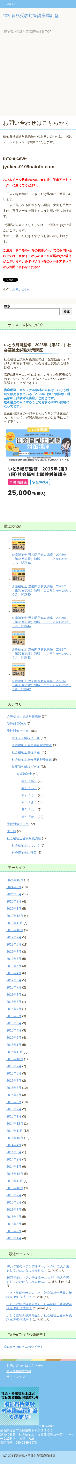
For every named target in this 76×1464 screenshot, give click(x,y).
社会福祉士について (26, 845)
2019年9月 (13, 937)
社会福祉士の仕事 (24, 852)
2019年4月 (13, 973)
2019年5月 (13, 966)
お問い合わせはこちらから (25, 1365)
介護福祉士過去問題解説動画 (32, 745)
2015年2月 (13, 1109)
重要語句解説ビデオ (26, 766)
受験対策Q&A (16, 723)
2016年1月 (13, 1044)
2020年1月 (13, 908)
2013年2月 (13, 1231)
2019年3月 (13, 980)
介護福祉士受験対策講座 (24, 716)
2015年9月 (13, 1066)
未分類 (11, 831)
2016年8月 (13, 1001)
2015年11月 (14, 1052)
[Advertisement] (38, 76)
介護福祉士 (24, 773)
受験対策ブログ (18, 824)
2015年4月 (13, 1095)
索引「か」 (29, 816)
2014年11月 (14, 1130)
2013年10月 (14, 1188)
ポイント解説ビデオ (26, 738)
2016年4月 (13, 1030)
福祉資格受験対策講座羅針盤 (31, 15)
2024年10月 (14, 880)
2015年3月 (13, 1102)
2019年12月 (14, 915)
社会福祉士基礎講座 (26, 752)
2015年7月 (13, 1080)
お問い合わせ (21, 289)
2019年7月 (13, 951)
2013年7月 (13, 1209)
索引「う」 (29, 795)
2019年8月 (13, 944)
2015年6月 (13, 1087)
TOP (28, 31)
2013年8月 (13, 1202)
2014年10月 (14, 1138)
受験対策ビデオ (18, 730)
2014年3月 (13, 1152)
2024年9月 (13, 887)
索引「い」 (29, 788)
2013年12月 (14, 1173)
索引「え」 (29, 802)
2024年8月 (13, 894)
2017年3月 (13, 994)
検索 (7, 306)
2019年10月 (14, 930)
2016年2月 (13, 1037)
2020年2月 (13, 901)
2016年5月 (13, 1023)
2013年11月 (14, 1181)
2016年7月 (13, 1009)
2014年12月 (14, 1123)
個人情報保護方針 (18, 1371)
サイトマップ (15, 1376)
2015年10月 (14, 1059)
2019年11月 (14, 923)
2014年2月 (13, 1159)
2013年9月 (13, 1195)
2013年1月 (13, 1238)
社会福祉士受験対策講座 (24, 838)
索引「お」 (29, 809)
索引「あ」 (29, 781)
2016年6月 (13, 1016)
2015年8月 (13, 1073)
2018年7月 (13, 987)
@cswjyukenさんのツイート (23, 1346)
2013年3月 (13, 1224)
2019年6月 (13, 958)
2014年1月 (13, 1166)
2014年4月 (13, 1145)
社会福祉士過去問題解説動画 (32, 759)
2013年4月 (13, 1216)
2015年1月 (13, 1116)
